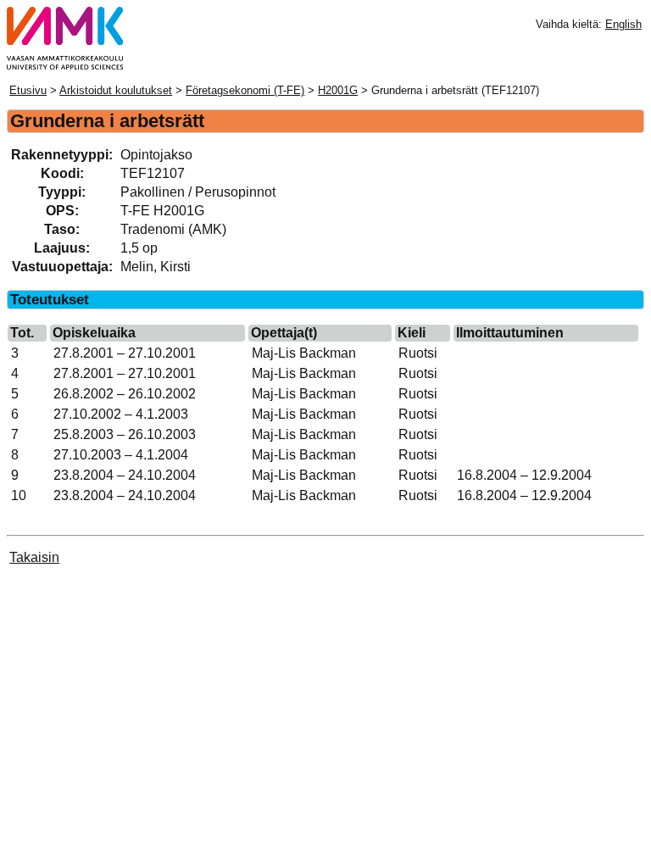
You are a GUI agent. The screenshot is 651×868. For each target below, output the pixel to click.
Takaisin (34, 557)
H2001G (338, 90)
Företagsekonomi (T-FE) (245, 90)
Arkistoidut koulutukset (115, 90)
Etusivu (28, 90)
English (623, 24)
